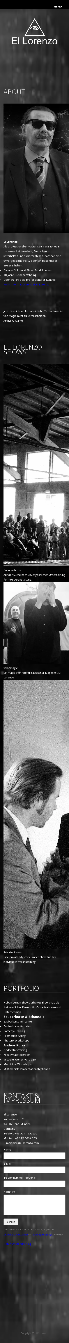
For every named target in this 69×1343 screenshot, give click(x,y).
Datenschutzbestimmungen (15, 1234)
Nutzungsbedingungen (43, 1234)
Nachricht (9, 1191)
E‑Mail (7, 1163)
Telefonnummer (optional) (19, 1177)
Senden (11, 1221)
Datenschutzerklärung (17, 1244)
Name (7, 1149)
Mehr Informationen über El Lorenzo (26, 284)
